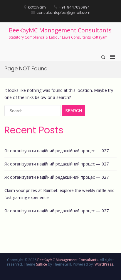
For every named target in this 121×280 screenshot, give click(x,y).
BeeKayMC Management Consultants (60, 30)
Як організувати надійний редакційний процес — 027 (56, 150)
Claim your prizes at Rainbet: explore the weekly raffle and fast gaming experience (59, 194)
